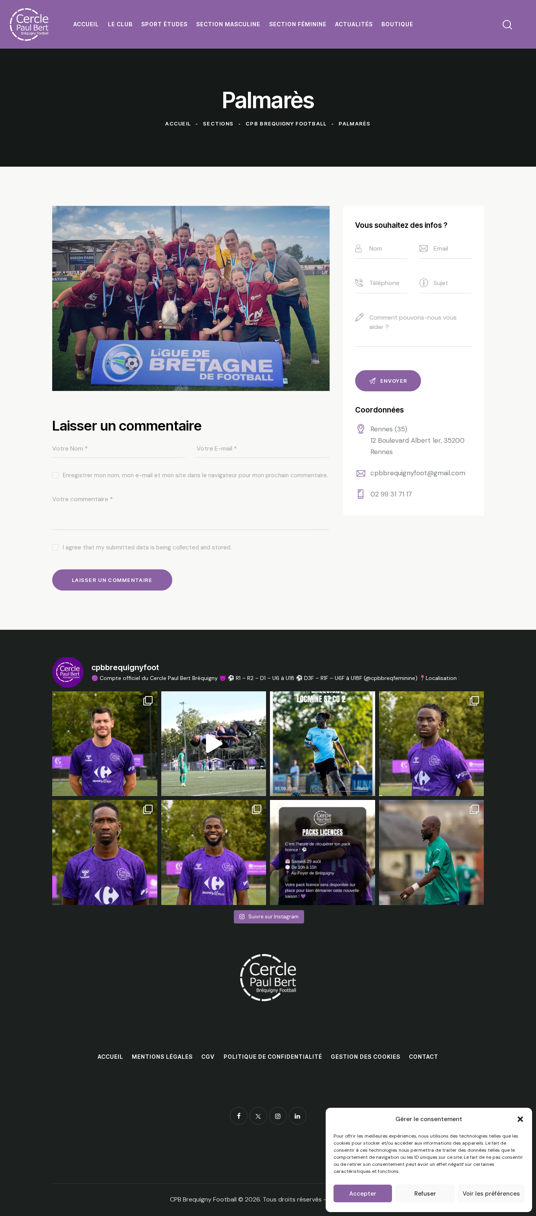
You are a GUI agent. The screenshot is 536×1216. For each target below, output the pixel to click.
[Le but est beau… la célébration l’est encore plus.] (213, 743)
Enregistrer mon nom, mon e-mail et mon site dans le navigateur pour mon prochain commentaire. (195, 475)
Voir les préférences (491, 1194)
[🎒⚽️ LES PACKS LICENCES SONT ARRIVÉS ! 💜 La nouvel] (322, 852)
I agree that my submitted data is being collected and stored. (147, 547)
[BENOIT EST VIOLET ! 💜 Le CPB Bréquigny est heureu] (104, 743)
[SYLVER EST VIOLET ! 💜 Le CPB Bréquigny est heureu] (431, 743)
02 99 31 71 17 (391, 494)
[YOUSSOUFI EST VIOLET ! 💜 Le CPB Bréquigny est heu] (104, 852)
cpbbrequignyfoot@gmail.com (417, 473)
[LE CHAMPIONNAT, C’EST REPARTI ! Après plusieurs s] (322, 743)
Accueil (178, 123)
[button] (520, 1119)
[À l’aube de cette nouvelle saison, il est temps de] (431, 852)
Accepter (362, 1194)
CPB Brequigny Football (286, 123)
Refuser (425, 1194)
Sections (218, 123)
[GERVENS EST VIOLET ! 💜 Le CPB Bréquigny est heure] (213, 852)
